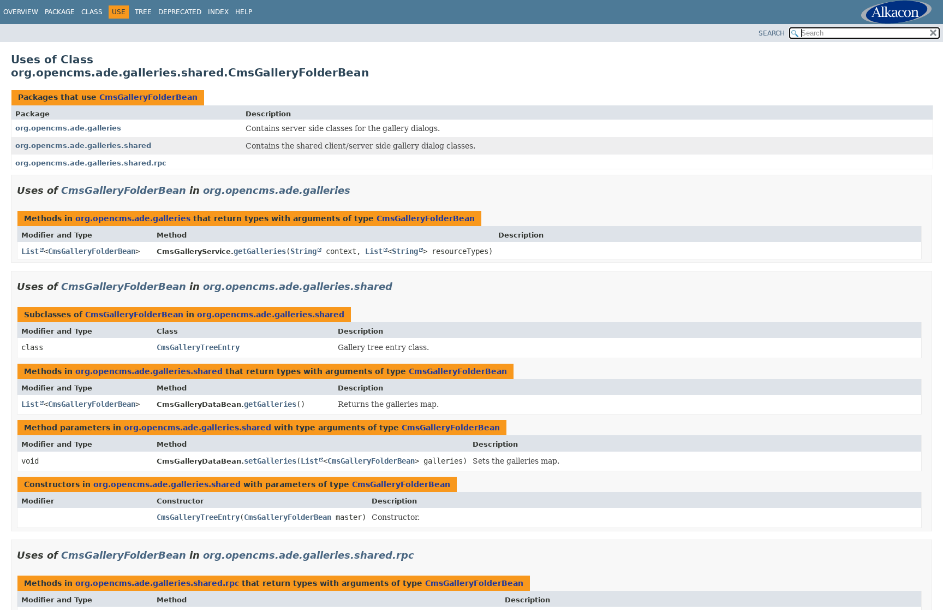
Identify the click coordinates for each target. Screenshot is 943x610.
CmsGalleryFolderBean (148, 97)
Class (92, 12)
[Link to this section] (358, 190)
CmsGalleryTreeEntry (198, 347)
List (30, 251)
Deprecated (179, 12)
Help (243, 12)
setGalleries (270, 461)
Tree (143, 12)
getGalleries (260, 251)
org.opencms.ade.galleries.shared (83, 145)
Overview (20, 12)
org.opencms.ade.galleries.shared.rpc (90, 163)
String (303, 251)
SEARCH (772, 33)
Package (60, 12)
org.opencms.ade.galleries (68, 128)
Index (218, 12)
